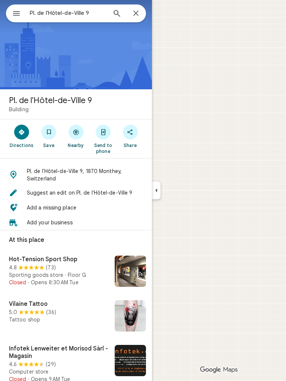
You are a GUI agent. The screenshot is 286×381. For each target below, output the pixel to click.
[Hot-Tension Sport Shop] (76, 272)
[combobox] (68, 13)
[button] (76, 174)
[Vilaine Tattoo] (76, 316)
